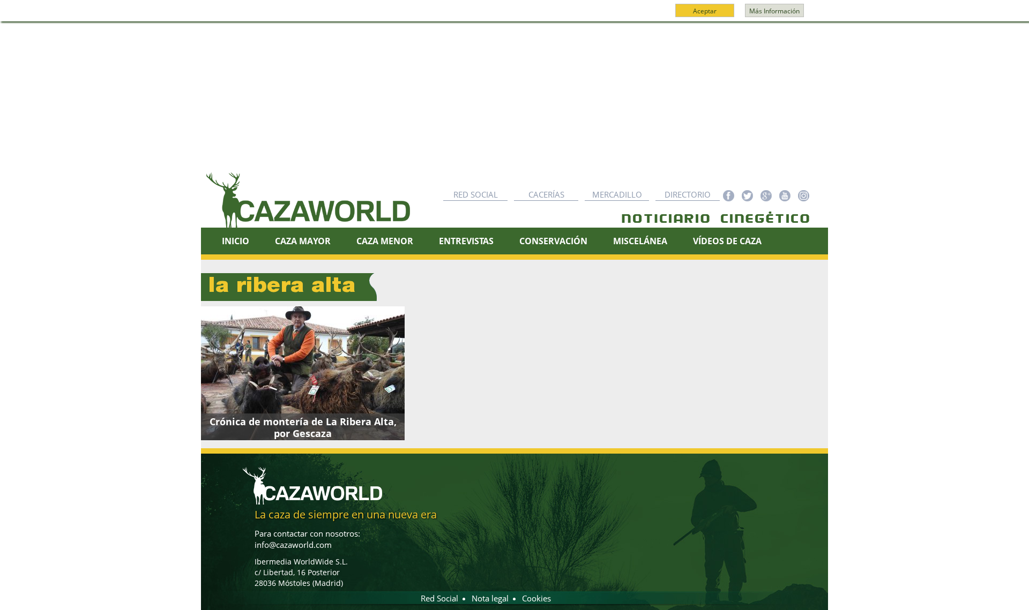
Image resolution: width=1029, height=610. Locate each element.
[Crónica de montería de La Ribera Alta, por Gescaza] (303, 373)
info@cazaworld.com (293, 544)
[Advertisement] (514, 102)
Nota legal (490, 598)
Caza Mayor (303, 241)
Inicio (235, 241)
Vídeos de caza (727, 241)
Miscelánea (640, 241)
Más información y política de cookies (513, 15)
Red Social (475, 194)
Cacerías (546, 194)
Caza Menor (384, 241)
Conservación (553, 241)
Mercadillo (617, 194)
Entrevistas (466, 241)
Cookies (536, 598)
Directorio (688, 194)
